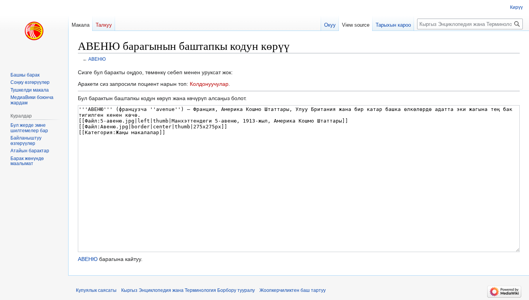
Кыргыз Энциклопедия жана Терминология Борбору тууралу (188, 290)
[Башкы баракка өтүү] (34, 31)
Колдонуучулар (209, 84)
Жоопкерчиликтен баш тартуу (292, 290)
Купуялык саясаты (96, 290)
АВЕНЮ (97, 58)
